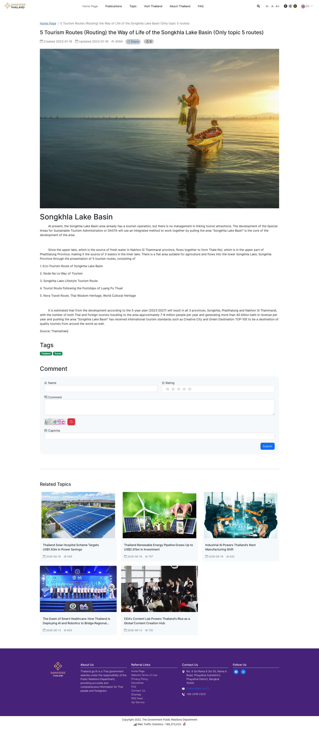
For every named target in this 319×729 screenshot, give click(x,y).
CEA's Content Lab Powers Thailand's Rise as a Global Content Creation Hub (157, 621)
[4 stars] (184, 389)
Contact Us (138, 690)
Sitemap (136, 694)
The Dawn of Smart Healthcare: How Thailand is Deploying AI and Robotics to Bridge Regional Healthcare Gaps (76, 621)
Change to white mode (284, 6)
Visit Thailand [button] (153, 6)
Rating (169, 383)
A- (267, 6)
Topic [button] (133, 6)
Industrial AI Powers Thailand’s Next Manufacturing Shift (230, 547)
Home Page (90, 6)
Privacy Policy (139, 679)
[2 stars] (173, 389)
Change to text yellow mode (296, 6)
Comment (54, 397)
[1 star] (167, 389)
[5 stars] (190, 389)
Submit (267, 446)
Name (51, 383)
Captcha (53, 430)
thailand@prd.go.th (197, 688)
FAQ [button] (200, 6)
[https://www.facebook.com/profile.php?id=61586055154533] (236, 672)
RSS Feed (137, 698)
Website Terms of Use (144, 675)
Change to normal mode (290, 6)
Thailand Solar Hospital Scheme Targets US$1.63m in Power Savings (71, 547)
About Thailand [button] (180, 6)
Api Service (138, 702)
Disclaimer (137, 682)
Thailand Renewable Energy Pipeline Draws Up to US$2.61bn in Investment (158, 547)
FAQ (133, 686)
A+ (277, 6)
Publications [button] (113, 6)
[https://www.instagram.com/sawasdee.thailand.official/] (243, 672)
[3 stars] (178, 389)
